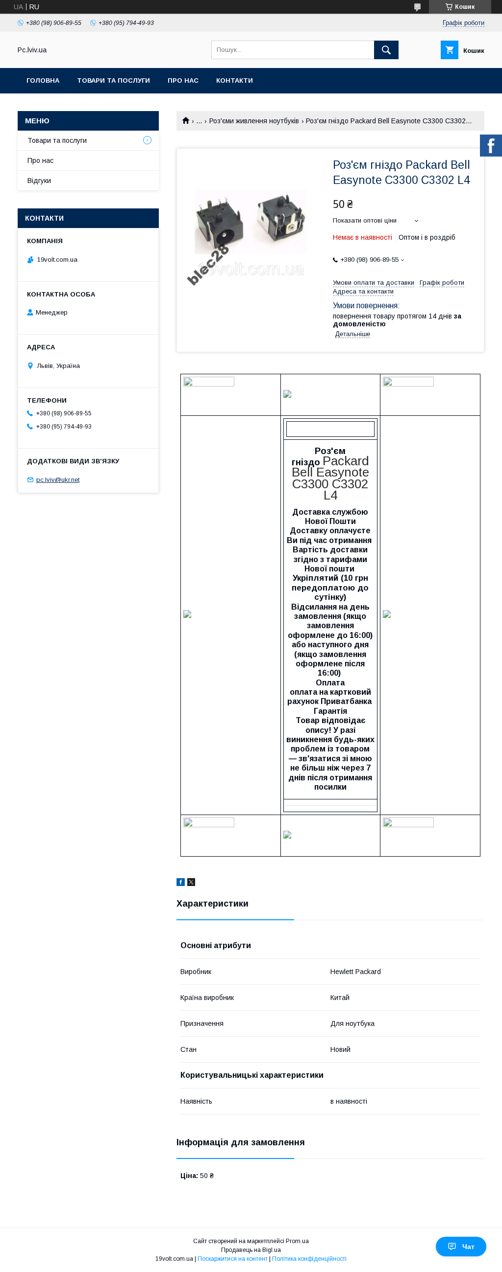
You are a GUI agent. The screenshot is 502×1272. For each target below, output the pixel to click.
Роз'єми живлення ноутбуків (254, 121)
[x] (191, 883)
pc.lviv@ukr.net (57, 479)
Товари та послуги (113, 80)
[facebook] (180, 883)
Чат (468, 1246)
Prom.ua (297, 1241)
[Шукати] (386, 50)
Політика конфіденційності (309, 1258)
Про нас (183, 80)
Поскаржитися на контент (233, 1258)
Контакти (234, 80)
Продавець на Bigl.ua (251, 1250)
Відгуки (39, 180)
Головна (42, 80)
